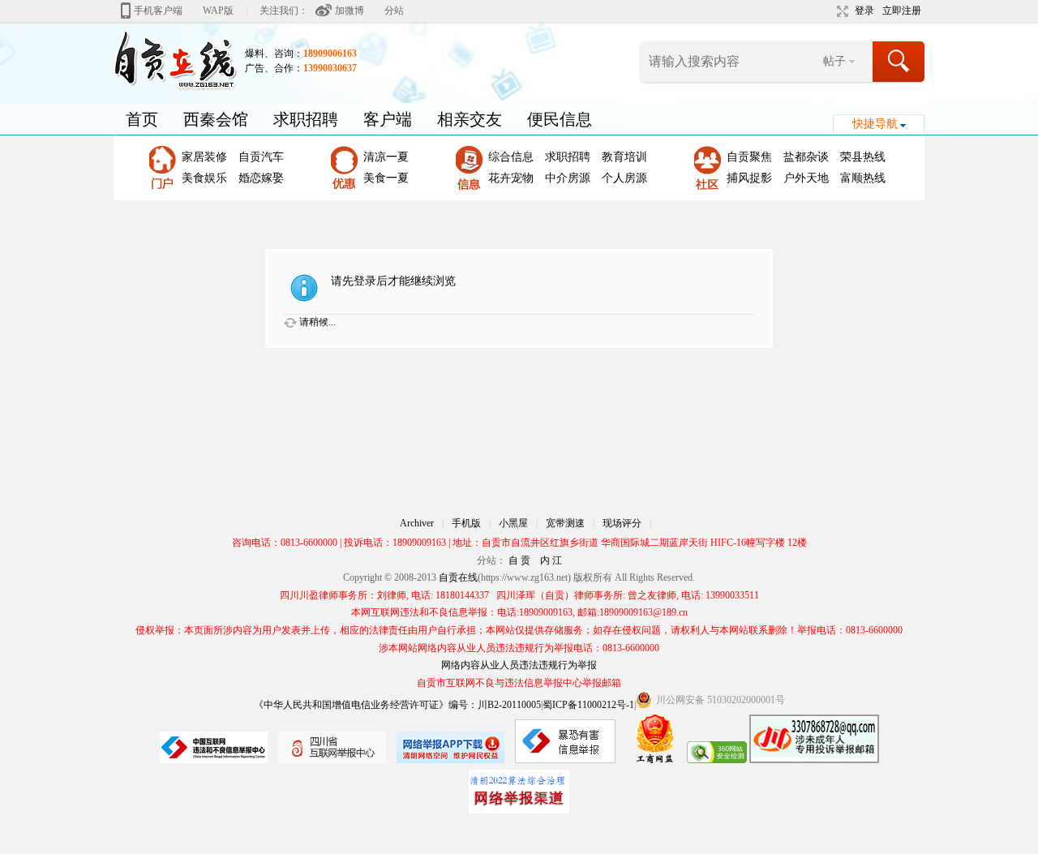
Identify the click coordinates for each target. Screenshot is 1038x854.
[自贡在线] (175, 59)
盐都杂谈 (806, 157)
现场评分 (622, 523)
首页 (142, 119)
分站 (394, 10)
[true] (899, 61)
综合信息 (511, 157)
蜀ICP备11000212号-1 (588, 704)
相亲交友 (469, 119)
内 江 (551, 560)
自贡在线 (458, 577)
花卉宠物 (511, 178)
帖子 (834, 61)
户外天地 (806, 178)
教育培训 (624, 157)
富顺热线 (863, 178)
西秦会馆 (215, 119)
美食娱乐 (204, 178)
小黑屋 (513, 523)
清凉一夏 (386, 157)
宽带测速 (565, 523)
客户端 (387, 119)
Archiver (417, 523)
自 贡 (519, 560)
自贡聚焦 (749, 157)
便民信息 (559, 119)
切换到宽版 (840, 11)
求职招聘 (305, 119)
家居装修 (204, 157)
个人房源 (624, 178)
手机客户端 (158, 10)
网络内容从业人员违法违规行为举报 (519, 665)
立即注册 (901, 10)
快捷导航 (875, 124)
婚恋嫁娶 (261, 178)
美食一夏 (386, 178)
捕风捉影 (749, 178)
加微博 (349, 10)
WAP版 (218, 10)
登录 (864, 10)
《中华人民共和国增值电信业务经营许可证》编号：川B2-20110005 (397, 704)
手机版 (466, 523)
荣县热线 (863, 157)
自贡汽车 (261, 157)
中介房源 (567, 178)
